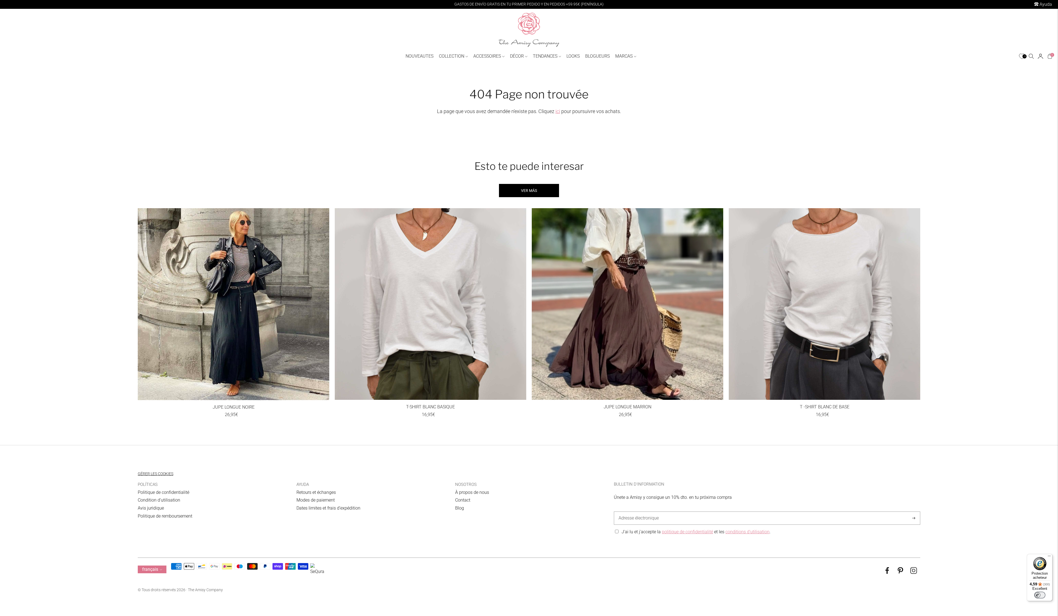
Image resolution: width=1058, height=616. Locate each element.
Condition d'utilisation (159, 500)
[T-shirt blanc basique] (430, 304)
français (150, 569)
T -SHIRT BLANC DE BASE (824, 406)
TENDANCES (545, 56)
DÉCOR (517, 56)
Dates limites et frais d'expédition (328, 508)
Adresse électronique (637, 512)
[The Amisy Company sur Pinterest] (900, 572)
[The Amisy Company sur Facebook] (887, 572)
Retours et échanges (316, 492)
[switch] (1039, 595)
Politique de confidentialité (163, 492)
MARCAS (624, 56)
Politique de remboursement (165, 516)
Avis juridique (151, 508)
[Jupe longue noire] (233, 304)
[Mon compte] (1040, 56)
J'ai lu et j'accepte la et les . (696, 531)
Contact (462, 500)
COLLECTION (451, 56)
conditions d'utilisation (747, 531)
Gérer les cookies (155, 474)
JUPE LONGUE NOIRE (234, 407)
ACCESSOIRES (487, 56)
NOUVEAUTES (419, 56)
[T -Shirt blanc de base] (824, 304)
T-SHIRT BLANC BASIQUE (430, 406)
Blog (459, 508)
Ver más (529, 190)
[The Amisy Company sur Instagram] (913, 572)
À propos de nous (472, 492)
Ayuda (1045, 4)
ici (557, 111)
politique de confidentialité (687, 531)
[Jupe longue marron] (627, 304)
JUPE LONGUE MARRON (627, 406)
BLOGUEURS (597, 56)
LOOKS (573, 56)
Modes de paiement (315, 500)
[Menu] (1049, 557)
